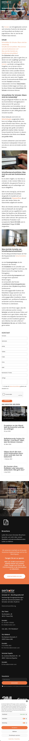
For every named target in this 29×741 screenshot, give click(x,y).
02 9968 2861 (7, 645)
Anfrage (3, 378)
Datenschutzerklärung (15, 386)
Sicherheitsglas (6, 119)
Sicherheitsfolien (21, 256)
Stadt (3, 367)
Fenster (6, 27)
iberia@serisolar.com (10, 664)
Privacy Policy (17, 738)
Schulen (4, 64)
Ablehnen (14, 731)
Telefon (3, 351)
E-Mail (3, 357)
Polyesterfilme (16, 198)
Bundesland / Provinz (7, 372)
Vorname (4, 335)
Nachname (4, 341)
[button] (27, 701)
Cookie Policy (11, 738)
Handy (3, 346)
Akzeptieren (14, 727)
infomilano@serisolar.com (11, 648)
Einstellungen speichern (14, 735)
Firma (3, 362)
